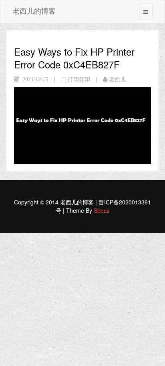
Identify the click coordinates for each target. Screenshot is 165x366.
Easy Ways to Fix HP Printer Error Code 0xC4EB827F (74, 57)
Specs (101, 210)
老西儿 (117, 79)
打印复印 (79, 79)
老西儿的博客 (34, 10)
